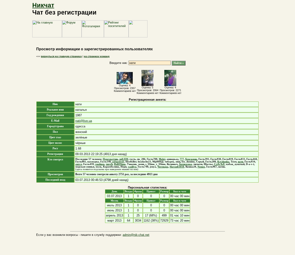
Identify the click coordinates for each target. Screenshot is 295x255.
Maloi (162, 159)
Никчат (43, 5)
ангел (78, 164)
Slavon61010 (177, 166)
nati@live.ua (83, 121)
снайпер (99, 164)
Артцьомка (185, 164)
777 (182, 159)
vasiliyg (132, 166)
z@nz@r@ (118, 161)
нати (240, 161)
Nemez (201, 166)
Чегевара (162, 166)
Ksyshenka (223, 161)
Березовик (191, 159)
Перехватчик (110, 159)
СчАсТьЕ (219, 164)
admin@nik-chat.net (136, 235)
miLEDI (123, 159)
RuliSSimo (120, 164)
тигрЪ (109, 164)
